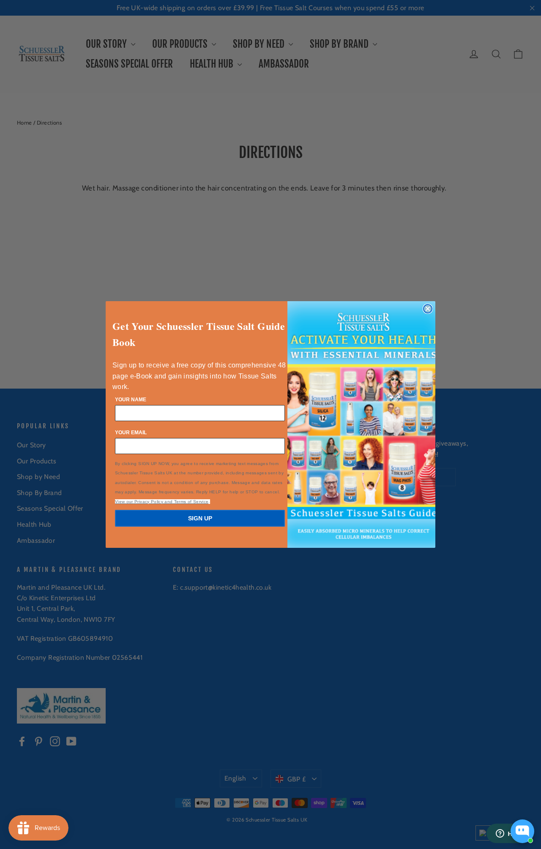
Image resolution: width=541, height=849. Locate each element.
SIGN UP (200, 518)
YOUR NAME (130, 400)
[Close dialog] (428, 309)
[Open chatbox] (522, 831)
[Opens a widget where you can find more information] (509, 834)
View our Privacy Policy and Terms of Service (161, 501)
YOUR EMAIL (131, 432)
